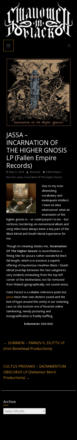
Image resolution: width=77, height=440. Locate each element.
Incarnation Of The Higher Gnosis (43, 177)
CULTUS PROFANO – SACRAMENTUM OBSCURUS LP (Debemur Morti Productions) (34, 372)
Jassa (20, 177)
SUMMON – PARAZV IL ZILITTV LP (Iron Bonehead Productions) (34, 345)
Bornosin (35, 172)
